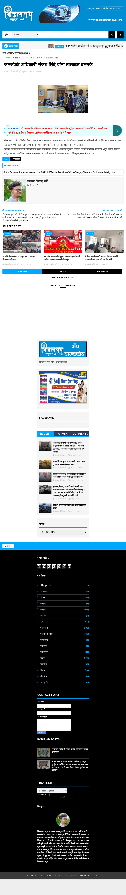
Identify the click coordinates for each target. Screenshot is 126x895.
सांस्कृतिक (44, 682)
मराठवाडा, (39, 71)
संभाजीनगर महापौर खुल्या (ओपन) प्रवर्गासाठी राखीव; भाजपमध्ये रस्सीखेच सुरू (62, 258)
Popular (63, 433)
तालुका (48, 46)
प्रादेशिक (44, 627)
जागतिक (44, 591)
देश (41, 621)
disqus (62, 271)
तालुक (43, 603)
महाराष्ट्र (44, 652)
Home (7, 57)
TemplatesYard (63, 876)
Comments (80, 433)
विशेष (42, 670)
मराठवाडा (16, 57)
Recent (45, 433)
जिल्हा (42, 597)
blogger (23, 271)
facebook (102, 271)
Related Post (11, 226)
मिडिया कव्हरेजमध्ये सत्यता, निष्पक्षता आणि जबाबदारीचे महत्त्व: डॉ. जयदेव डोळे (101, 258)
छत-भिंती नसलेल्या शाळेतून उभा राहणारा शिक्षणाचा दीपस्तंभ (18, 258)
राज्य (42, 658)
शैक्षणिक (43, 676)
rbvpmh (45, 585)
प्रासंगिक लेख (46, 633)
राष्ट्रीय (43, 664)
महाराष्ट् (43, 646)
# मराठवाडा (15, 159)
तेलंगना (43, 615)
